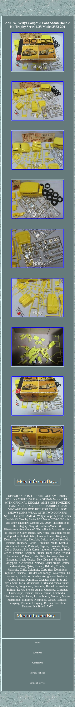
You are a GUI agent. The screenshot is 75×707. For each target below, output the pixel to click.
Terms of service (37, 682)
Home (37, 642)
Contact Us (37, 662)
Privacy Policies (37, 672)
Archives (37, 652)
